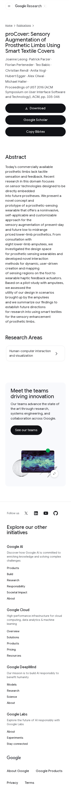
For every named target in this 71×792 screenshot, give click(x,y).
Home (8, 25)
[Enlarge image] (54, 473)
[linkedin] (36, 513)
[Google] (14, 758)
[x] (26, 513)
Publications (24, 25)
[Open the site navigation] (9, 6)
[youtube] (45, 513)
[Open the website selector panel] (44, 6)
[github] (55, 513)
